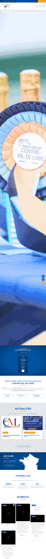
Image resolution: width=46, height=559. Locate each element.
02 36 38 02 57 (5, 1)
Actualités (34, 1)
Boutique (42, 1)
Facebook (29, 413)
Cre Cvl (7, 524)
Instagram (35, 413)
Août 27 (39, 510)
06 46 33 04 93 (12, 1)
